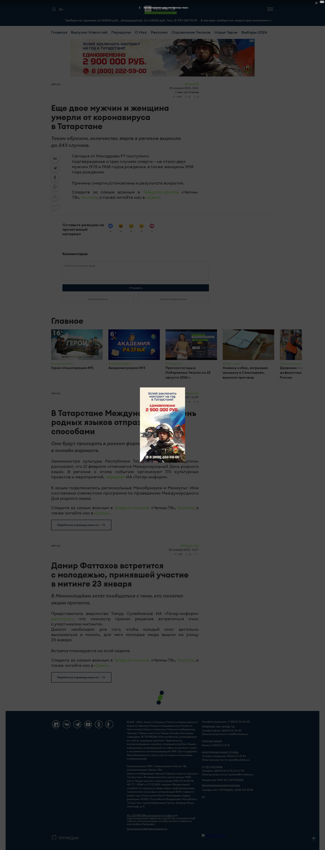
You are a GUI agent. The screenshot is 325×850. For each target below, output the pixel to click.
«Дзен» (153, 197)
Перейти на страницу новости (78, 525)
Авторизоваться (98, 299)
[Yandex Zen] (56, 724)
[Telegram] (55, 168)
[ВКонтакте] (55, 158)
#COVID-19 (192, 84)
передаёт (115, 476)
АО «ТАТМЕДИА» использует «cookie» (150, 815)
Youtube (89, 197)
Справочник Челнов (191, 32)
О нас (141, 32)
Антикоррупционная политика (221, 785)
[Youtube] (88, 724)
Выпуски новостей (89, 32)
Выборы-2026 (254, 32)
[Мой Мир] (55, 196)
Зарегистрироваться (173, 299)
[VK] (67, 724)
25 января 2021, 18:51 (184, 88)
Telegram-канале (160, 192)
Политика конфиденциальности (147, 828)
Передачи (121, 32)
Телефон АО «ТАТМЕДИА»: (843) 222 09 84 (227, 790)
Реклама (159, 32)
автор (55, 84)
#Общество (190, 393)
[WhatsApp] (55, 187)
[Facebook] (109, 724)
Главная (59, 32)
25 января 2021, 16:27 (184, 549)
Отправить (135, 287)
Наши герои (226, 32)
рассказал (62, 618)
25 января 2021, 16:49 (183, 397)
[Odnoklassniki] (99, 724)
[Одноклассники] (55, 177)
